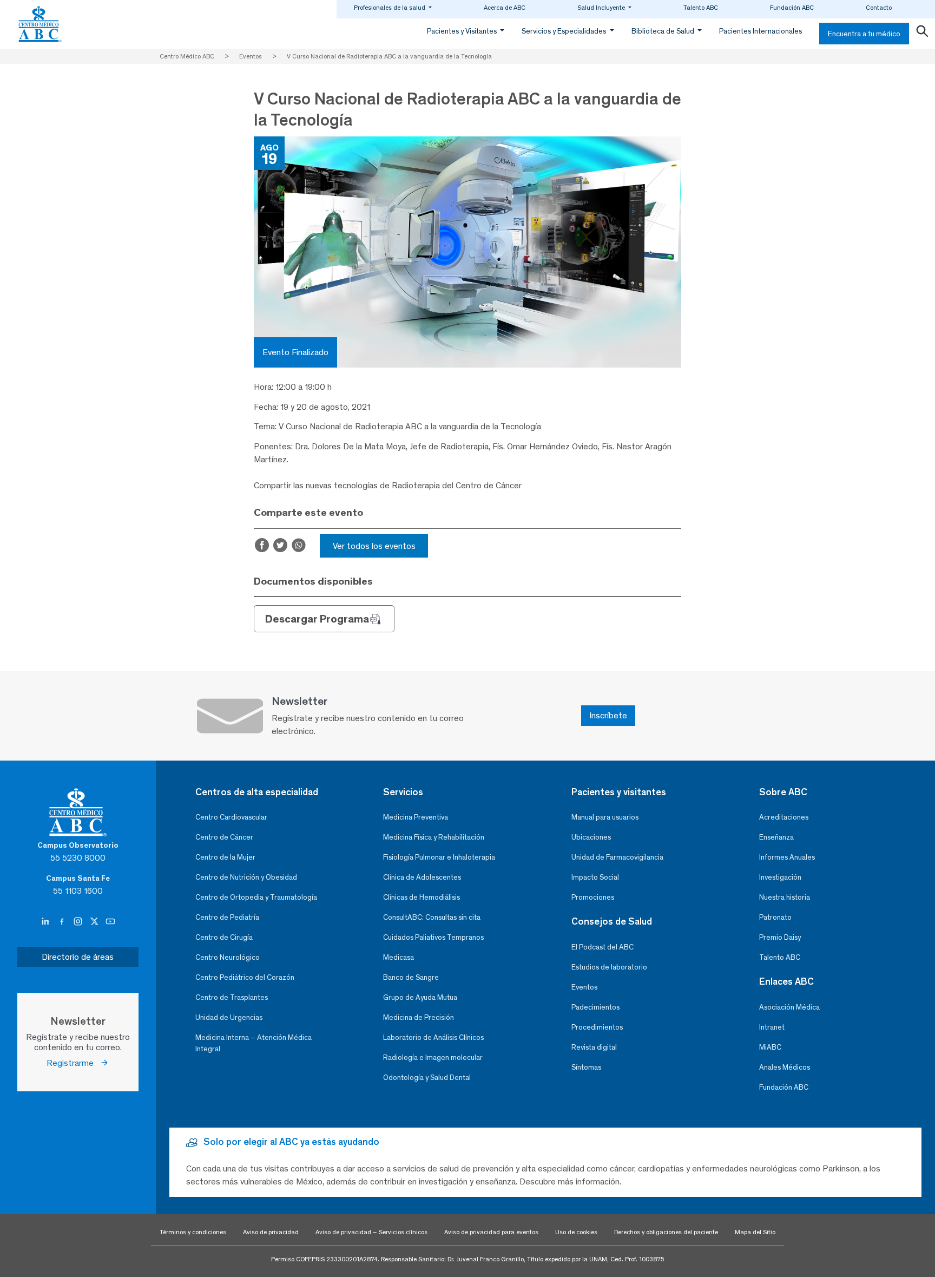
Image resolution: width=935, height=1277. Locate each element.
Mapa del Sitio (755, 1232)
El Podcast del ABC (602, 947)
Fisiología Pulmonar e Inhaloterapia (439, 857)
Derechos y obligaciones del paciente (666, 1232)
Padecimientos (595, 1007)
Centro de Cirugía (224, 937)
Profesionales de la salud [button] (390, 7)
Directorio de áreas (78, 957)
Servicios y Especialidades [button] (565, 31)
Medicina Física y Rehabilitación (433, 837)
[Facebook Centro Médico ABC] (63, 922)
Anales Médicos (784, 1067)
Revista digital (594, 1047)
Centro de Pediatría (227, 917)
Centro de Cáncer (224, 837)
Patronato (775, 917)
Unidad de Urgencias (228, 1017)
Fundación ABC (792, 7)
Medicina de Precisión (418, 1017)
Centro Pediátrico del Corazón (244, 977)
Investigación (780, 877)
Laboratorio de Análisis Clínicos (433, 1037)
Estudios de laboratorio (609, 967)
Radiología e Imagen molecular (433, 1057)
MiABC (770, 1047)
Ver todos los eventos (374, 546)
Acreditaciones (783, 817)
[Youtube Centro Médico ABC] (110, 922)
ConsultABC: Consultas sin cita (431, 917)
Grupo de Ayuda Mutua (420, 997)
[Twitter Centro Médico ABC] (95, 922)
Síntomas (586, 1067)
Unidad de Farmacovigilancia (617, 857)
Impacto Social (595, 877)
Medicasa (398, 957)
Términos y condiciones (193, 1232)
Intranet (772, 1027)
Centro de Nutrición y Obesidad (246, 877)
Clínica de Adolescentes (422, 877)
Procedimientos (597, 1027)
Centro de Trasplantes (231, 997)
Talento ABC (700, 7)
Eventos (584, 987)
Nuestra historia (784, 897)
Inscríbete (608, 715)
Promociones (592, 897)
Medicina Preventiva (415, 817)
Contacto (879, 7)
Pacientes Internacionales (760, 31)
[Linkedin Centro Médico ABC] (46, 922)
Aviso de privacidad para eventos (491, 1232)
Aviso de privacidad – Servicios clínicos (371, 1232)
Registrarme (73, 1063)
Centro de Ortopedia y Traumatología (256, 897)
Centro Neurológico (227, 957)
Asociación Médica (789, 1007)
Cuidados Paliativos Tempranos (433, 937)
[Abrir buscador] (922, 33)
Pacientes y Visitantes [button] (462, 31)
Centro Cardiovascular (231, 817)
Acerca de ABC (504, 7)
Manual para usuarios (604, 817)
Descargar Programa (317, 618)
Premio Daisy (780, 937)
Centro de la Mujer (225, 857)
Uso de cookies (576, 1232)
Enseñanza (776, 837)
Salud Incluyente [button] (602, 7)
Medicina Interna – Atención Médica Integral (253, 1043)
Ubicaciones (591, 837)
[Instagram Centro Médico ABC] (79, 922)
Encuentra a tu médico (864, 33)
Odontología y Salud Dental (427, 1077)
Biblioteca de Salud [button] (663, 31)
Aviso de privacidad (271, 1232)
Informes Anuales (787, 857)
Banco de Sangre (411, 977)
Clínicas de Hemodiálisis (421, 897)
